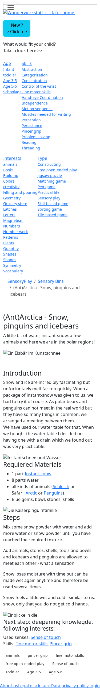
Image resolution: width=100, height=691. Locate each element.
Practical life (48, 192)
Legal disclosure (34, 686)
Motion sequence (37, 108)
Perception (31, 119)
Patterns (10, 237)
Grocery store (15, 203)
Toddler (12, 671)
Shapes (9, 259)
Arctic (31, 493)
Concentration (34, 80)
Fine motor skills (36, 91)
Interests (12, 158)
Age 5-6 (10, 86)
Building (10, 175)
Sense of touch (46, 637)
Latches (10, 209)
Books (8, 169)
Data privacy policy (70, 686)
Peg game (46, 186)
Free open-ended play (57, 169)
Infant (8, 69)
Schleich (61, 486)
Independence (35, 103)
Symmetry (12, 265)
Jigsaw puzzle (50, 175)
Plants (8, 242)
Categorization (35, 75)
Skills (27, 63)
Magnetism (13, 220)
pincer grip (38, 655)
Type (42, 158)
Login (94, 686)
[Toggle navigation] (10, 7)
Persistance (32, 125)
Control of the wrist (39, 86)
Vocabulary (13, 270)
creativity (11, 186)
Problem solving (36, 136)
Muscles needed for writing (46, 114)
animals (10, 164)
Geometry (12, 197)
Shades (9, 254)
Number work (15, 231)
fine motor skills (70, 655)
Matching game (52, 181)
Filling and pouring (20, 192)
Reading (29, 142)
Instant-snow (38, 474)
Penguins (53, 493)
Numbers (11, 226)
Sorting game (50, 209)
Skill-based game (53, 203)
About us (9, 686)
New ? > (17, 28)
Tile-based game (52, 214)
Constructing (49, 164)
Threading (31, 147)
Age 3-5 (10, 80)
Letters (9, 214)
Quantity (11, 248)
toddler (9, 75)
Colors (8, 181)
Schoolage (12, 91)
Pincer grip (31, 131)
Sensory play (49, 197)
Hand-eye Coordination (42, 97)
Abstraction (32, 69)
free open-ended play (25, 663)
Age (7, 63)
